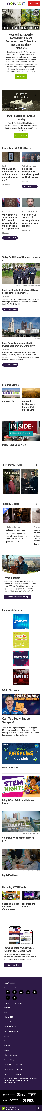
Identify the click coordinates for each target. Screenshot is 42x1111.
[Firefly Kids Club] (21, 753)
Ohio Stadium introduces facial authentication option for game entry (10, 174)
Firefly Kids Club (10, 767)
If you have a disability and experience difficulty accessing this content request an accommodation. (20, 1080)
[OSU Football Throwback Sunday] (21, 100)
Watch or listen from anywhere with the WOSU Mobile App (19, 949)
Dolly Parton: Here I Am (13, 527)
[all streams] (39, 1108)
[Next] (36, 465)
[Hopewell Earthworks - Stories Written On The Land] (31, 393)
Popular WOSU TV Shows (13, 465)
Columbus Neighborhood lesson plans (18, 839)
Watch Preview (21, 135)
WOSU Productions (11, 1031)
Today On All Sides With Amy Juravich (21, 257)
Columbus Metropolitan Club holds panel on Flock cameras (30, 173)
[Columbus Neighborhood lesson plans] (21, 821)
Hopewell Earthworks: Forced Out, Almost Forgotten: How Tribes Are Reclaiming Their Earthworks (21, 41)
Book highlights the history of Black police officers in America (20, 291)
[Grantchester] (29, 481)
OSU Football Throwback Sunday (21, 117)
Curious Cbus (9, 401)
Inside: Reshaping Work (14, 445)
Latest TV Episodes (11, 504)
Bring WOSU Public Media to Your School (18, 801)
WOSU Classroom (10, 690)
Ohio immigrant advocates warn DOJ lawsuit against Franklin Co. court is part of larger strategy (10, 221)
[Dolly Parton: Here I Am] (17, 515)
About (6, 1036)
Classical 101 (9, 1017)
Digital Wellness (10, 875)
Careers (7, 1045)
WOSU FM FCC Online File (13, 1065)
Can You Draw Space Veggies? (16, 720)
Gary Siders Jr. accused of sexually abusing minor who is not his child (30, 220)
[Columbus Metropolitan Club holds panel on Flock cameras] (31, 157)
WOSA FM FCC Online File (13, 1069)
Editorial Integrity (10, 1041)
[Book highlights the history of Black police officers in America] (21, 273)
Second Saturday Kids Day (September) (10, 907)
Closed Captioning (10, 1055)
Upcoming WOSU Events (14, 887)
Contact (7, 1050)
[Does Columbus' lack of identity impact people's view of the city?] (21, 327)
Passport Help (9, 1060)
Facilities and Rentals (28, 905)
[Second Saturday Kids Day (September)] (11, 895)
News (6, 1012)
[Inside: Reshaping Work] (21, 431)
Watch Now (21, 76)
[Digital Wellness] (21, 859)
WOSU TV (7, 1022)
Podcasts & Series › (12, 610)
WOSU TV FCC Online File (13, 1074)
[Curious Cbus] (11, 393)
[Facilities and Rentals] (31, 895)
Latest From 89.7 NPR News (16, 148)
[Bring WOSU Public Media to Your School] (21, 786)
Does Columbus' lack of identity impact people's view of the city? (18, 344)
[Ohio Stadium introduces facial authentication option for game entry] (11, 157)
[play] (3, 1108)
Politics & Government (29, 166)
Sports (4, 166)
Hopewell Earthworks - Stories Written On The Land (29, 405)
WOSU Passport (12, 577)
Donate (35, 3)
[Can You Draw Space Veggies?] (21, 704)
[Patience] (11, 481)
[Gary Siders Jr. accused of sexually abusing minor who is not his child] (31, 202)
